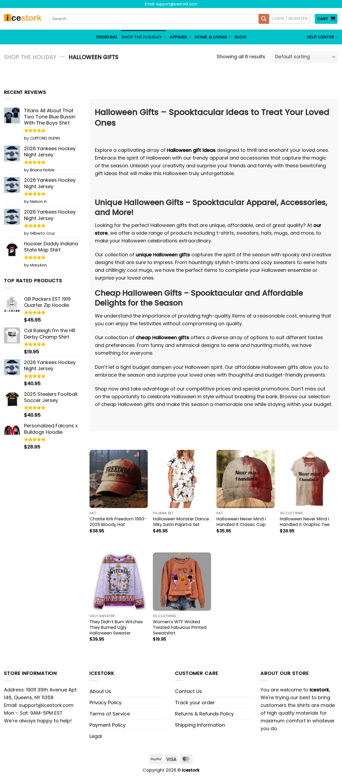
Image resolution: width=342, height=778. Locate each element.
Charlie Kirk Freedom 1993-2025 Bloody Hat (118, 521)
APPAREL (178, 37)
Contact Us (188, 691)
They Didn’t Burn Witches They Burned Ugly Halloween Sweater (116, 627)
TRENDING (107, 37)
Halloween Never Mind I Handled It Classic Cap (241, 521)
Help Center (321, 37)
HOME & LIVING (211, 37)
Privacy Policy (106, 702)
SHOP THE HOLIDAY (141, 37)
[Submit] (264, 19)
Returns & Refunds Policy (204, 713)
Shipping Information (200, 725)
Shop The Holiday (30, 57)
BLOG (240, 37)
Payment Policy (108, 725)
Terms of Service (110, 713)
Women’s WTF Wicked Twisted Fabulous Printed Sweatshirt (180, 627)
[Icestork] (22, 19)
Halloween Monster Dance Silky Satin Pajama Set (181, 521)
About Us (100, 691)
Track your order (195, 702)
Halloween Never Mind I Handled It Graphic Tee (304, 521)
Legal (96, 736)
